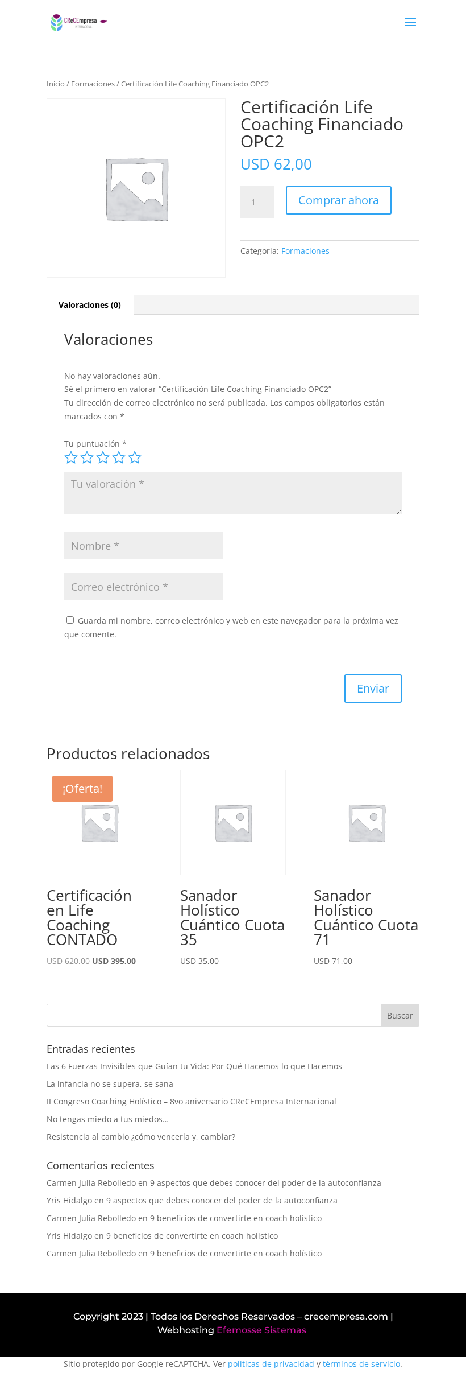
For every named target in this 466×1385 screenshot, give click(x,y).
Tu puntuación (95, 443)
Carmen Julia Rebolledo (91, 1182)
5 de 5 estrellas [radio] (135, 457)
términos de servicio (361, 1363)
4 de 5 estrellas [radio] (119, 457)
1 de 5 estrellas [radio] (71, 457)
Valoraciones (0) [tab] (90, 304)
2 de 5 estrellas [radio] (87, 457)
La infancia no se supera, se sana (110, 1083)
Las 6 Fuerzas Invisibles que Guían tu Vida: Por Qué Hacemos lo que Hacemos (194, 1066)
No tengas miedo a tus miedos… (108, 1119)
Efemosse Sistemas (261, 1330)
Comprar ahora (338, 200)
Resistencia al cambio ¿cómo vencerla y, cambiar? (141, 1136)
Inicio (56, 84)
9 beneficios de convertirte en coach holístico (236, 1218)
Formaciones (93, 84)
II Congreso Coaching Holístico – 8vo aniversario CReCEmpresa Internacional (191, 1101)
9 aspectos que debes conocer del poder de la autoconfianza (265, 1182)
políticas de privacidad (271, 1363)
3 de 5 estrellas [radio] (103, 457)
